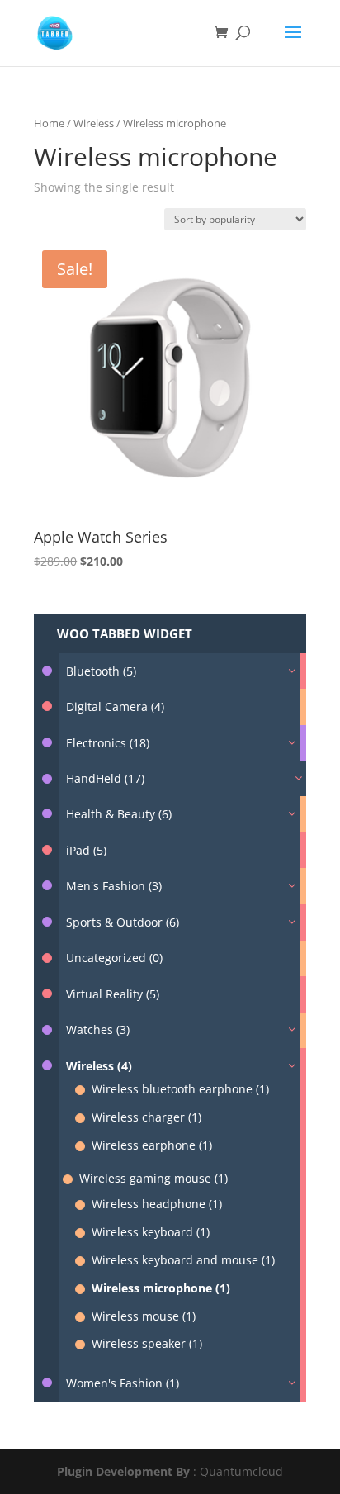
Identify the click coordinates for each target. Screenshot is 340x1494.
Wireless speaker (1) (147, 1343)
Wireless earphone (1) (152, 1145)
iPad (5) (86, 850)
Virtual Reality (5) (112, 994)
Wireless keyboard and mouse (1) (183, 1260)
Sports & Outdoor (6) (122, 922)
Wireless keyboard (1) (151, 1232)
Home (49, 123)
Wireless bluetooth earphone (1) (180, 1089)
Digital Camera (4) (115, 706)
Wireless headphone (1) (157, 1204)
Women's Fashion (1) (122, 1383)
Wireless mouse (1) (144, 1316)
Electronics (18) (107, 743)
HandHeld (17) (105, 778)
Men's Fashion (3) (114, 886)
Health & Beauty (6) (119, 814)
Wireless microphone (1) (161, 1288)
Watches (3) (98, 1029)
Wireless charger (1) (146, 1117)
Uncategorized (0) (114, 957)
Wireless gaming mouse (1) (153, 1178)
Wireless (93, 123)
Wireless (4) (99, 1066)
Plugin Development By (123, 1471)
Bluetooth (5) (101, 671)
